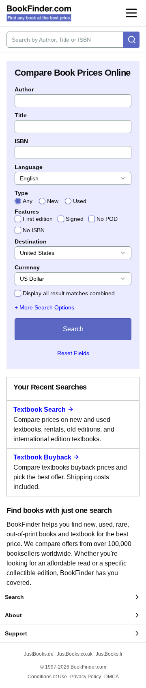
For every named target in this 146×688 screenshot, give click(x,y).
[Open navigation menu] (131, 13)
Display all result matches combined (69, 293)
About (13, 615)
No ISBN (34, 230)
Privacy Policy (85, 677)
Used (79, 201)
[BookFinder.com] (38, 13)
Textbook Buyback (42, 457)
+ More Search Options (44, 307)
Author (24, 89)
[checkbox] (18, 219)
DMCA (111, 677)
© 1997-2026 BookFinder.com (73, 667)
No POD (107, 219)
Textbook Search (39, 409)
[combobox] (73, 178)
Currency (27, 267)
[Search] (131, 40)
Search (73, 329)
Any (27, 201)
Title (21, 115)
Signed (75, 219)
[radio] (18, 201)
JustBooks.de (39, 654)
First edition (38, 219)
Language (29, 167)
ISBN (21, 141)
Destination (31, 241)
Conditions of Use (47, 677)
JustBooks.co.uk (74, 654)
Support (16, 633)
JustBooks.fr (109, 654)
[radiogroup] (73, 201)
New (52, 201)
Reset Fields (73, 353)
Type (21, 193)
